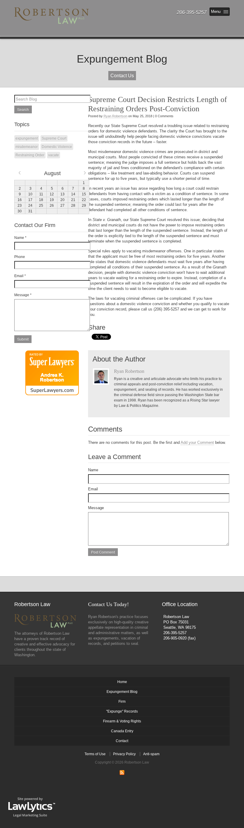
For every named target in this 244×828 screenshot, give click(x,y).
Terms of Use (95, 754)
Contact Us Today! (108, 604)
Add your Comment (197, 442)
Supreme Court (54, 138)
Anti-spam (151, 754)
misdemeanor (26, 147)
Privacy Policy (124, 754)
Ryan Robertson (115, 116)
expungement (26, 138)
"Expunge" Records (122, 711)
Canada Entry (122, 731)
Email (93, 489)
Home (122, 682)
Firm (122, 701)
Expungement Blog (122, 692)
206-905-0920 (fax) (179, 638)
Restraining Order (29, 155)
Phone (19, 257)
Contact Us (122, 75)
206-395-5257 (175, 633)
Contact (122, 741)
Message (96, 508)
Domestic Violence (57, 147)
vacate (53, 155)
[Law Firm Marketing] (31, 807)
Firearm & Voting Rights (122, 721)
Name (93, 470)
